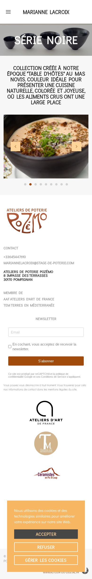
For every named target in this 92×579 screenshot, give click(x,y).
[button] (8, 12)
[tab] (25, 184)
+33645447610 (15, 256)
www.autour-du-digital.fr (61, 572)
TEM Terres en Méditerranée (29, 305)
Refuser (46, 547)
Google (28, 376)
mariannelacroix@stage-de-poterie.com (39, 262)
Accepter (46, 534)
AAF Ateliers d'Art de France (29, 299)
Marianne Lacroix (46, 12)
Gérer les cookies (46, 560)
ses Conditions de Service (51, 376)
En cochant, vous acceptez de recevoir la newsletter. (44, 346)
